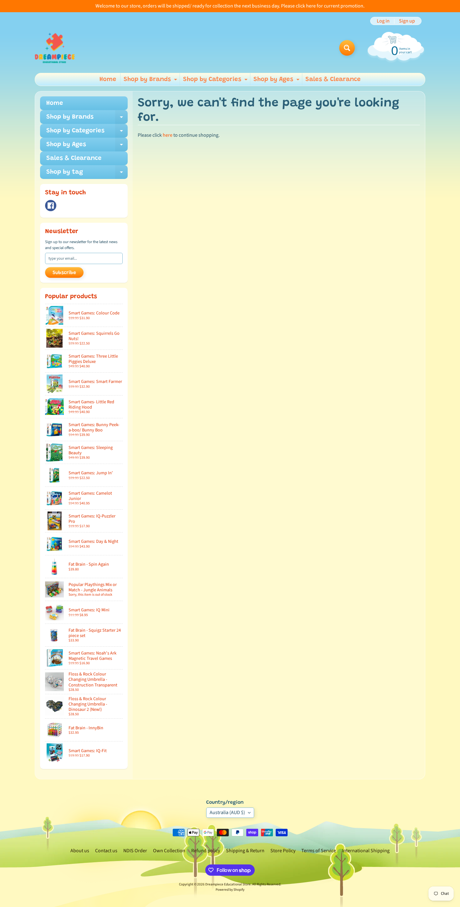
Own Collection (169, 850)
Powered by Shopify (230, 889)
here (167, 135)
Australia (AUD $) (227, 812)
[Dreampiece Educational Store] (55, 48)
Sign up (407, 20)
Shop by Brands (151, 81)
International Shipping (366, 850)
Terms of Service (318, 850)
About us (79, 850)
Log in (383, 20)
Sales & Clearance (332, 79)
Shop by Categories (216, 81)
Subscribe (64, 272)
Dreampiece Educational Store (228, 884)
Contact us (106, 850)
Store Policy (282, 850)
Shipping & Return (245, 850)
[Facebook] (50, 205)
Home (108, 79)
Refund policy (205, 850)
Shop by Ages (277, 81)
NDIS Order (135, 850)
